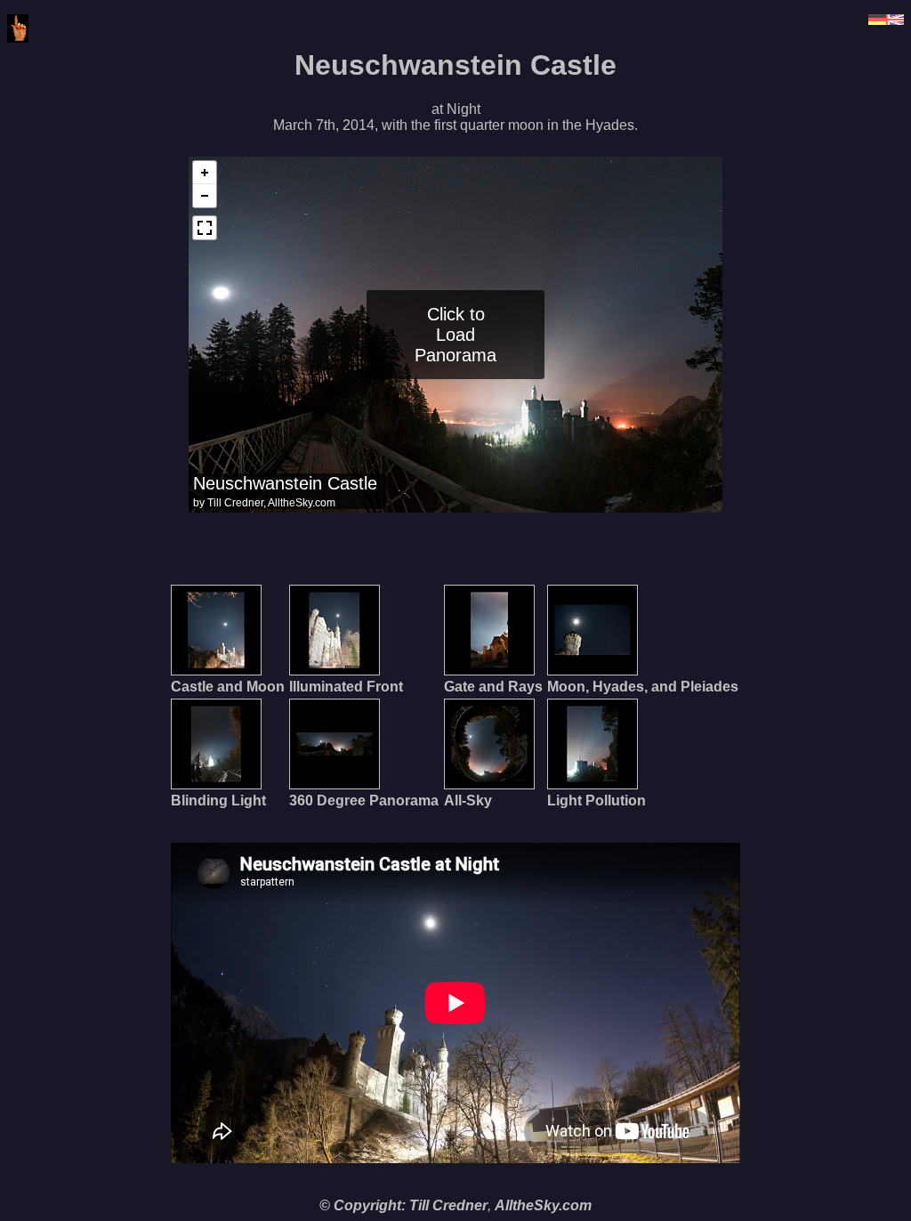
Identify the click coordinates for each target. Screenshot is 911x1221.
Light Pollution (596, 800)
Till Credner (448, 1205)
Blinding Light (218, 800)
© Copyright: (362, 1205)
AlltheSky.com (543, 1205)
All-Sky (468, 800)
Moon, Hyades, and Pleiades (642, 686)
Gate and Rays (493, 686)
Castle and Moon (228, 686)
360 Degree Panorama (364, 800)
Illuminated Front (346, 686)
